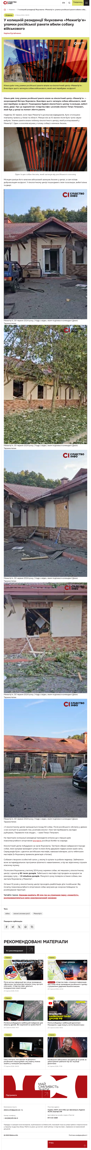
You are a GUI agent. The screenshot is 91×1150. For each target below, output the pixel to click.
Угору (51, 1143)
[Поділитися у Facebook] (6, 926)
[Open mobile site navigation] (86, 3)
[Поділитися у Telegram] (12, 926)
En (63, 3)
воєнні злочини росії (22, 913)
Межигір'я (37, 913)
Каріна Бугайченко (12, 33)
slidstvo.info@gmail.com (12, 1110)
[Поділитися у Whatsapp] (25, 926)
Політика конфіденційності (78, 1135)
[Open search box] (69, 3)
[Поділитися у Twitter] (19, 926)
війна (7, 913)
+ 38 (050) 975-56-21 (11, 1118)
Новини (12, 10)
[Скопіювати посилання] (32, 926)
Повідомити (77, 2)
